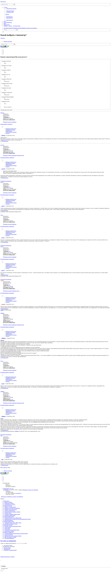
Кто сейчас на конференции (8, 541)
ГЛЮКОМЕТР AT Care (8, 488)
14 (9, 186)
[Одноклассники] (2, 46)
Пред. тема (3, 467)
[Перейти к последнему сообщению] (21, 493)
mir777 (2, 182)
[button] (3, 54)
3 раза (12, 152)
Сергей (2, 280)
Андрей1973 (6, 489)
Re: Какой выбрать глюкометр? (7, 157)
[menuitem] (10, 10)
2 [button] (3, 50)
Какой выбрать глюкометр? (6, 124)
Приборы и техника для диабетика (30, 489)
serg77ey (2, 145)
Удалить (7, 133)
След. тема (7, 467)
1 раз (12, 321)
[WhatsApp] (8, 46)
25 (9, 149)
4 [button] (3, 53)
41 (9, 317)
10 (9, 117)
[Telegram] (6, 46)
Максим (2, 112)
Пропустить (3, 1)
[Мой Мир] (3, 46)
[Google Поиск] (14, 4)
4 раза (12, 287)
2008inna (2, 313)
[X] (5, 46)
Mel (1, 435)
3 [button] (3, 51)
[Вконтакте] (19, 290)
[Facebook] (20, 290)
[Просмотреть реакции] (4, 141)
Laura (2, 215)
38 (9, 285)
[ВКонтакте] (1, 46)
